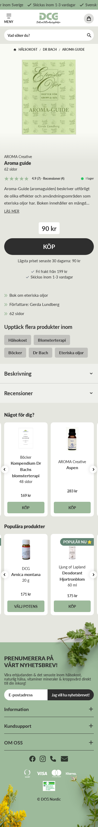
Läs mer (11, 211)
